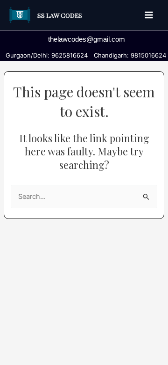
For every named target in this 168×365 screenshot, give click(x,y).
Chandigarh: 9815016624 (128, 55)
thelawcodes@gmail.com (86, 39)
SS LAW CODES (59, 15)
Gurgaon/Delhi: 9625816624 (45, 55)
